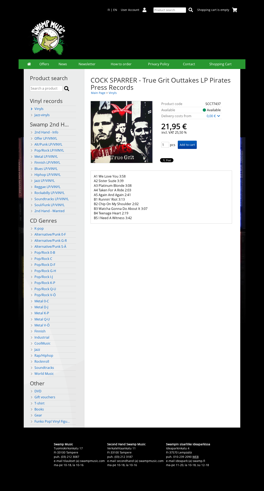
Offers (44, 64)
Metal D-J (41, 307)
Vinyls (39, 108)
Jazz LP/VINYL (44, 180)
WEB (195, 457)
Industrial (41, 337)
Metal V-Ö (42, 325)
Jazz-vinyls (42, 115)
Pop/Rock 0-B (44, 252)
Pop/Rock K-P (44, 283)
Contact (189, 64)
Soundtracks (44, 367)
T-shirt (39, 403)
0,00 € (212, 116)
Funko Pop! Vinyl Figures (52, 421)
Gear (38, 415)
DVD (37, 391)
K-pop (39, 228)
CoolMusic (42, 343)
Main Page (98, 93)
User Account (130, 10)
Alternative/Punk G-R (50, 240)
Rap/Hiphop (43, 355)
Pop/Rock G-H (45, 271)
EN (115, 10)
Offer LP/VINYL (45, 138)
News (63, 64)
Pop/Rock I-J (43, 277)
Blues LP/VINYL (46, 168)
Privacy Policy (158, 64)
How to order (121, 64)
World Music (44, 373)
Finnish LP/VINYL (47, 162)
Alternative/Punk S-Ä (50, 246)
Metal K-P (41, 313)
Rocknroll (41, 361)
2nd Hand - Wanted (49, 211)
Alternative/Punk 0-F (50, 234)
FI (109, 10)
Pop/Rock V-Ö (45, 295)
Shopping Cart (220, 64)
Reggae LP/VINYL (47, 187)
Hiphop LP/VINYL (47, 174)
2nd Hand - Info (46, 132)
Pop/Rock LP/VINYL (49, 150)
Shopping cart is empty (213, 10)
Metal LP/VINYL (46, 156)
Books (39, 409)
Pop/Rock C (43, 258)
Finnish (40, 331)
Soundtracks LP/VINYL (51, 199)
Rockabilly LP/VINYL (49, 193)
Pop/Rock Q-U (45, 289)
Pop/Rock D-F (44, 264)
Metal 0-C (41, 301)
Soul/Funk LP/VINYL (49, 205)
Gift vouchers (44, 397)
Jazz (37, 349)
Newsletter (87, 64)
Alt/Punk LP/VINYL (48, 144)
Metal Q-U (42, 319)
